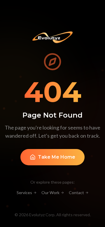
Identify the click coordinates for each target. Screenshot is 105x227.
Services (24, 192)
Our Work (50, 192)
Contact (76, 192)
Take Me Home (56, 157)
